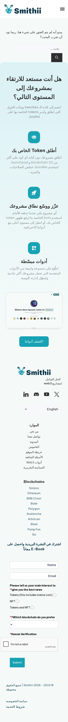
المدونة (34, 441)
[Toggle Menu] (62, 9)
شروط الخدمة (15, 707)
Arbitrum (34, 519)
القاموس (34, 447)
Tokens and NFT (20, 607)
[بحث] (56, 57)
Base (34, 503)
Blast (34, 524)
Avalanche (34, 514)
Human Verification (23, 634)
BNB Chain (34, 498)
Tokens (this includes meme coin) (31, 595)
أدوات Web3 (34, 462)
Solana (34, 488)
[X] (57, 394)
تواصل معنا (34, 436)
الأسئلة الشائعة (34, 457)
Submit (17, 662)
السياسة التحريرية (34, 467)
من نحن (34, 431)
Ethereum (34, 493)
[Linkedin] (26, 394)
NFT (12, 601)
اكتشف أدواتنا (34, 341)
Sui (34, 534)
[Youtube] (46, 394)
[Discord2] (36, 394)
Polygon (34, 508)
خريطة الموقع (34, 452)
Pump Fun (34, 529)
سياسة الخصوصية (16, 701)
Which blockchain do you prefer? (32, 617)
